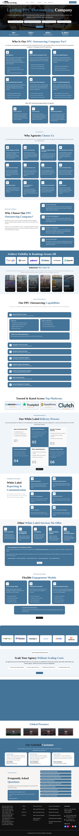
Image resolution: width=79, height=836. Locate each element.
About (24, 809)
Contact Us (50, 2)
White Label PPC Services (38, 809)
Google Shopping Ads (53, 809)
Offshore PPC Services (54, 812)
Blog (45, 2)
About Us (32, 2)
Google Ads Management (54, 806)
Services (39, 2)
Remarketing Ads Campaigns (55, 818)
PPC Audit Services (37, 806)
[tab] (55, 771)
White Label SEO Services (38, 812)
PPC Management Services (55, 815)
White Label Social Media (38, 815)
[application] (35, 2)
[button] (72, 2)
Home (27, 2)
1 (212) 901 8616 (72, 809)
